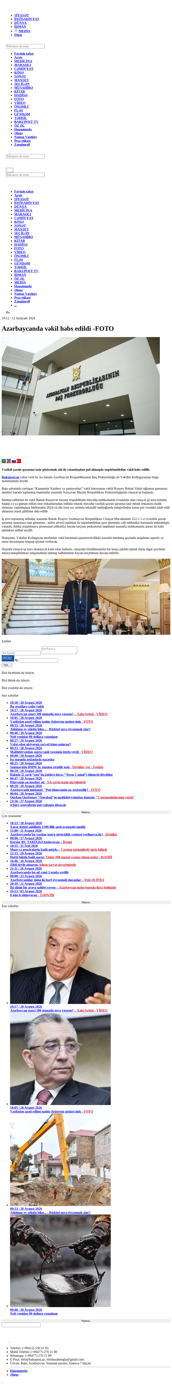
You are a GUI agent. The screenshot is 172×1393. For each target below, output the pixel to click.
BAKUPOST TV (26, 122)
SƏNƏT (20, 76)
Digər (18, 35)
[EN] (9, 462)
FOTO (19, 99)
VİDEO (19, 103)
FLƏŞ (18, 110)
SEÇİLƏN (22, 84)
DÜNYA (20, 23)
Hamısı (86, 812)
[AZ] (4, 462)
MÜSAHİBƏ (23, 87)
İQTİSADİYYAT (26, 19)
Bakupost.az (11, 477)
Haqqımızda (23, 129)
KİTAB (19, 91)
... (15, 305)
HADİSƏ (20, 95)
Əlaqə (18, 133)
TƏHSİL (20, 118)
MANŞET (21, 80)
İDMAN (20, 26)
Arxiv (18, 57)
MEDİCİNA (23, 61)
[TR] (19, 462)
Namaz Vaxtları (25, 137)
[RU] (14, 462)
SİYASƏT (21, 15)
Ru (8, 312)
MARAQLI (22, 65)
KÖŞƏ (19, 72)
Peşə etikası (22, 141)
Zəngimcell (22, 144)
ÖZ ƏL (19, 125)
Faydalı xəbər (24, 53)
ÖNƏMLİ (21, 106)
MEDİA (24, 31)
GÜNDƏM (22, 114)
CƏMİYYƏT (24, 69)
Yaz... (6, 665)
